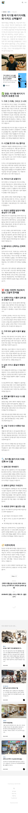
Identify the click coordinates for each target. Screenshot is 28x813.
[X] (14, 788)
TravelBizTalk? (14, 798)
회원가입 (14, 796)
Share (13, 576)
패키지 (9, 12)
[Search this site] (22, 2)
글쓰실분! (14, 791)
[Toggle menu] (25, 2)
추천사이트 (14, 793)
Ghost (16, 803)
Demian (4, 12)
